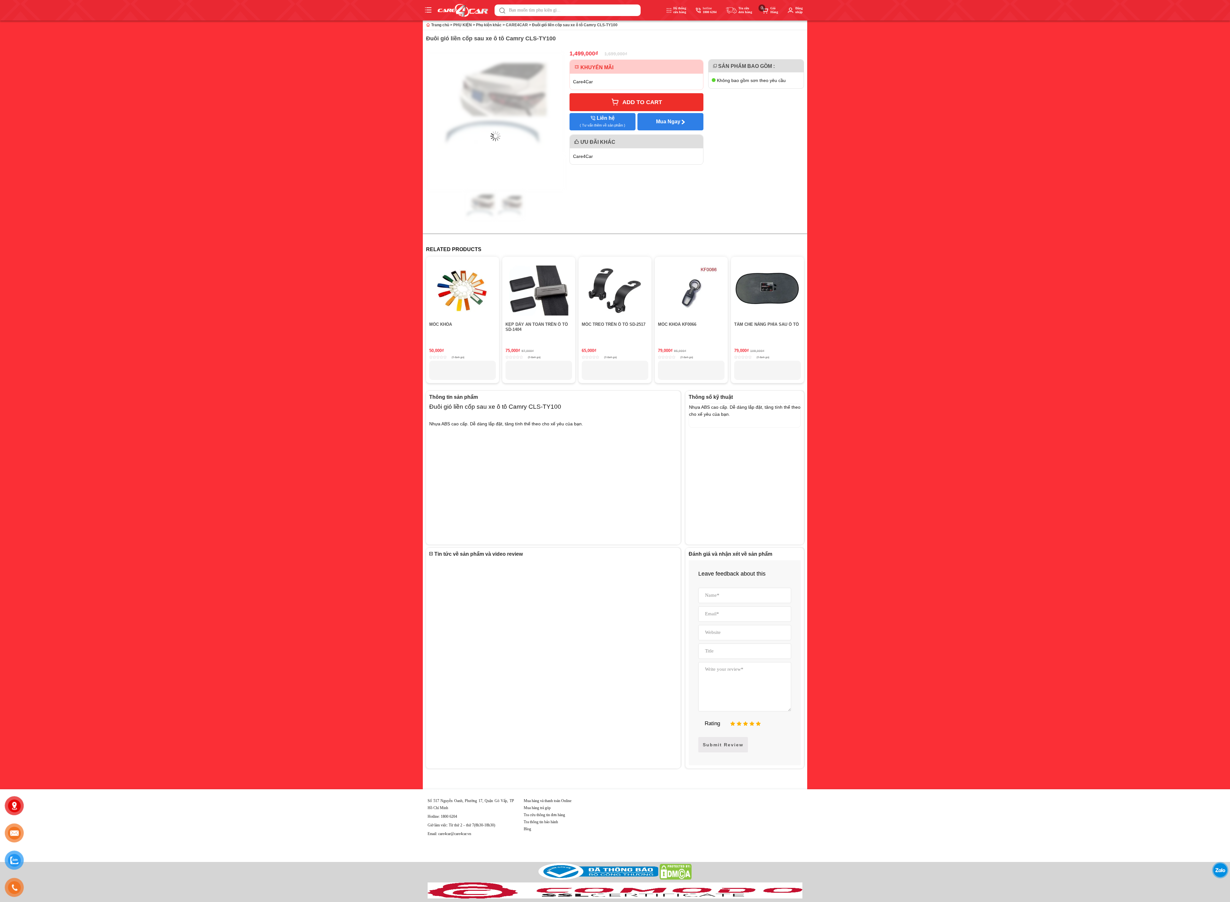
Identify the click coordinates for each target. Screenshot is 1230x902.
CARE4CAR (517, 25)
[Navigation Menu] (429, 10)
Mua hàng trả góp (537, 808)
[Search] (502, 10)
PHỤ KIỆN (462, 25)
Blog (527, 829)
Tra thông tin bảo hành (541, 822)
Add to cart (642, 102)
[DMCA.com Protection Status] (676, 878)
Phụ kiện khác (489, 25)
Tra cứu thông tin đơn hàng (544, 815)
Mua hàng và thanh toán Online (547, 801)
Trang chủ (439, 25)
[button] (502, 10)
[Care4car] (464, 10)
